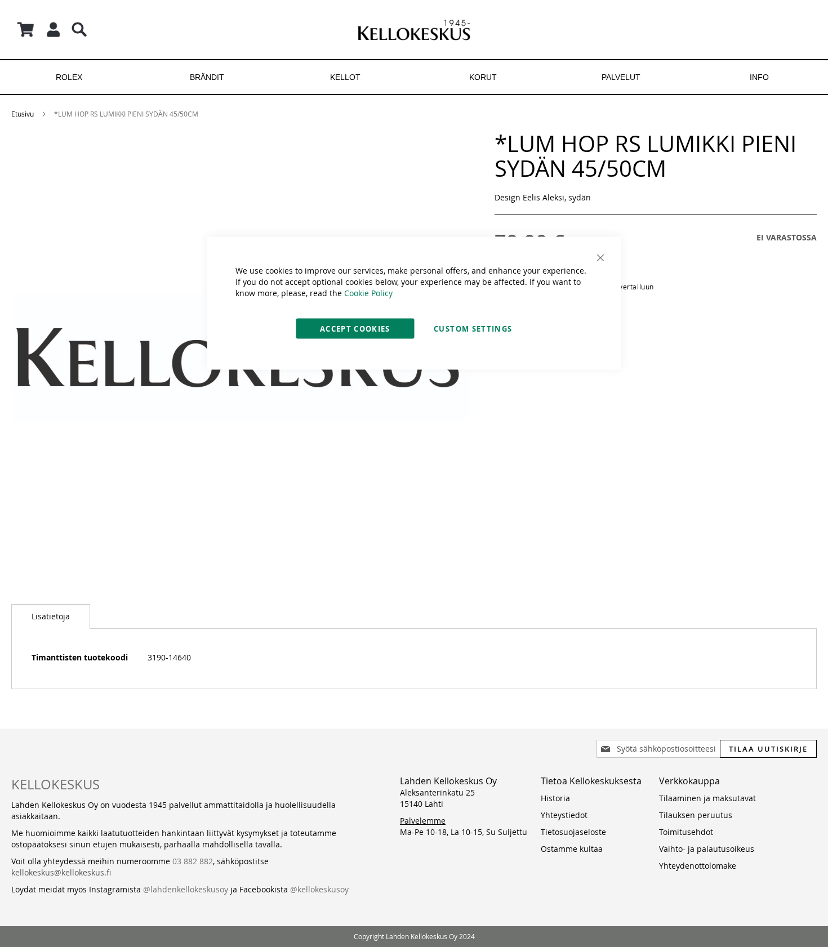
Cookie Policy (368, 293)
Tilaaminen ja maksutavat (707, 798)
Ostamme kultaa (572, 848)
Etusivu (22, 113)
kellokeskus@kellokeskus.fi (61, 872)
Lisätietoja (51, 616)
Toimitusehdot (686, 832)
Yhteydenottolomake (697, 865)
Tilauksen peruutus (695, 815)
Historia (555, 798)
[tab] (50, 616)
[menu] (414, 77)
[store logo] (414, 29)
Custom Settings (473, 329)
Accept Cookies (355, 329)
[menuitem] (69, 77)
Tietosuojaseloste (573, 832)
